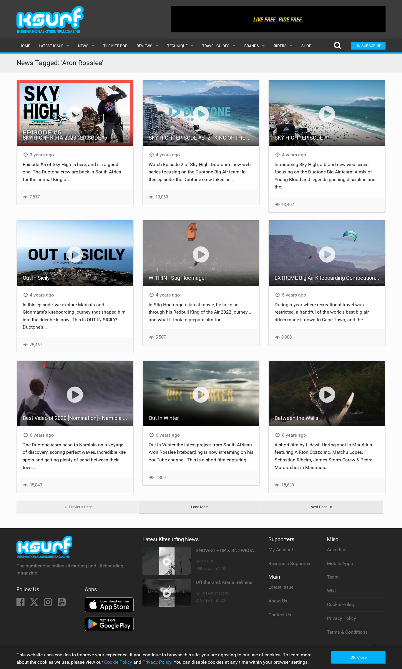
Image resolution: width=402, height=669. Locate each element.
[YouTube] (62, 604)
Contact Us (279, 614)
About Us (277, 601)
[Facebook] (21, 604)
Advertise (336, 549)
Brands (251, 46)
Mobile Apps (340, 563)
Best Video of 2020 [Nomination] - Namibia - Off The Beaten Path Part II (78, 418)
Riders (280, 46)
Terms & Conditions (347, 632)
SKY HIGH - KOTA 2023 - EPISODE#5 (65, 138)
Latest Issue (51, 46)
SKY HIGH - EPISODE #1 (302, 138)
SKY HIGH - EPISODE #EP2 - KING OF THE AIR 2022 (204, 138)
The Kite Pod (115, 46)
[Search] (337, 45)
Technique (177, 46)
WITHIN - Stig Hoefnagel (177, 278)
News (83, 46)
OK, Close (358, 657)
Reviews (144, 46)
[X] (34, 604)
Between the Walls (296, 418)
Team (333, 577)
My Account (280, 549)
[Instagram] (48, 604)
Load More (200, 507)
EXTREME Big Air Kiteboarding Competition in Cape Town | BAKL (330, 278)
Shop (306, 46)
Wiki (331, 591)
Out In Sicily (36, 278)
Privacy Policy (341, 618)
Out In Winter (164, 418)
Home (24, 46)
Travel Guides (216, 46)
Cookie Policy (341, 604)
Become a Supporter (289, 563)
